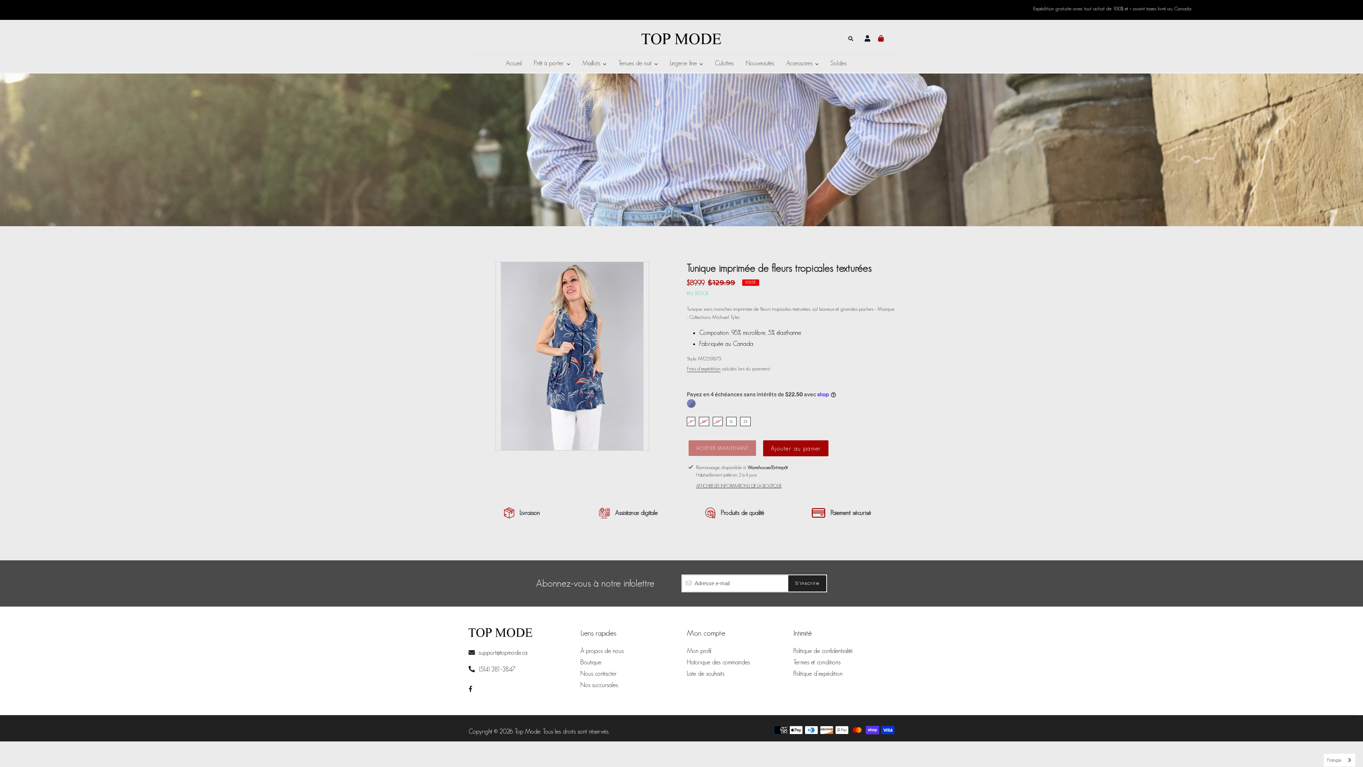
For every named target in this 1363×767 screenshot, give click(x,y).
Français (1334, 760)
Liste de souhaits (705, 673)
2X (745, 421)
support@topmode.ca (502, 652)
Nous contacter (598, 673)
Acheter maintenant (722, 448)
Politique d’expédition (818, 673)
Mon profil (699, 650)
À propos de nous (602, 650)
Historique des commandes (718, 662)
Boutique (590, 662)
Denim (691, 403)
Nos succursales (599, 685)
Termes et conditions (817, 662)
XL (731, 421)
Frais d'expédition (704, 368)
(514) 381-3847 (496, 669)
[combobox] (1339, 760)
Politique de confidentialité (823, 650)
